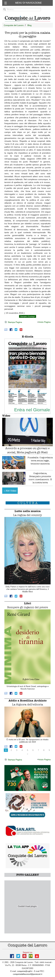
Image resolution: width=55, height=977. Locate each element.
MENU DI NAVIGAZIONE (28, 3)
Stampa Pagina (14, 322)
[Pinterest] (21, 329)
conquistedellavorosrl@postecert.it (27, 974)
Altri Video (10, 490)
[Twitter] (16, 329)
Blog (29, 25)
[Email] (5, 329)
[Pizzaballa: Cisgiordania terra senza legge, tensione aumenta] (13, 462)
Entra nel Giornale (32, 409)
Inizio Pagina (45, 322)
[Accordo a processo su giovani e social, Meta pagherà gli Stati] (27, 432)
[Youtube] (37, 956)
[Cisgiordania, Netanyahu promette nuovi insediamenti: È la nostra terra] (13, 478)
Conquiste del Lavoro (14, 25)
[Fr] (31, 956)
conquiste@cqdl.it (24, 971)
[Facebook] (11, 329)
